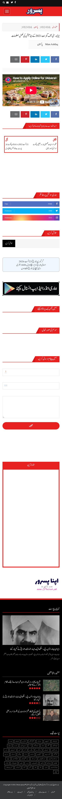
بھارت (10, 741)
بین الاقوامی (55, 746)
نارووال (13, 754)
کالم (40, 767)
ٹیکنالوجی (55, 763)
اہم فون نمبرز (30, 795)
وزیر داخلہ (34, 759)
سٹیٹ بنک (46, 750)
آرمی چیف (47, 741)
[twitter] (12, 2)
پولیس (7, 763)
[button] (4, 2)
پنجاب (21, 763)
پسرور (27, 763)
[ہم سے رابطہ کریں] (7, 2)
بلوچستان (17, 741)
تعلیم (48, 746)
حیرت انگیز (36, 746)
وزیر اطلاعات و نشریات (53, 759)
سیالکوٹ (31, 750)
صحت (20, 750)
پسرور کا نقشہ (10, 792)
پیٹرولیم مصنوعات (54, 767)
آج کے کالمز (55, 741)
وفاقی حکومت (15, 759)
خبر (30, 746)
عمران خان (13, 750)
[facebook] (15, 2)
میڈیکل (19, 754)
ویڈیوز (8, 759)
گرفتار (24, 767)
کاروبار (46, 767)
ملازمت (32, 754)
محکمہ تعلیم (55, 754)
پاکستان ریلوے (34, 763)
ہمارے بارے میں (42, 792)
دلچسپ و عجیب (23, 746)
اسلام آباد (39, 741)
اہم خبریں (24, 741)
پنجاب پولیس (14, 763)
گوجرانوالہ (18, 767)
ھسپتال (56, 772)
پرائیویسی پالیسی (30, 792)
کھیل (30, 767)
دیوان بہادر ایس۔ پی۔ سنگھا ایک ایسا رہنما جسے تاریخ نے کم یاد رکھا (35, 649)
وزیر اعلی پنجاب (42, 759)
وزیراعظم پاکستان (24, 759)
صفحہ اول (53, 792)
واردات (6, 754)
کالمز (35, 767)
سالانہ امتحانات (54, 750)
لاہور (6, 750)
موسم (26, 754)
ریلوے (15, 746)
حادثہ (43, 746)
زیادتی (9, 746)
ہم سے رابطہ (19, 792)
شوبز (25, 750)
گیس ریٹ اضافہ (9, 767)
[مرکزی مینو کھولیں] (6, 11)
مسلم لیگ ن (39, 754)
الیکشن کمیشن (31, 741)
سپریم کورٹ (38, 750)
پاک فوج (49, 763)
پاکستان (40, 44)
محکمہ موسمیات (47, 754)
